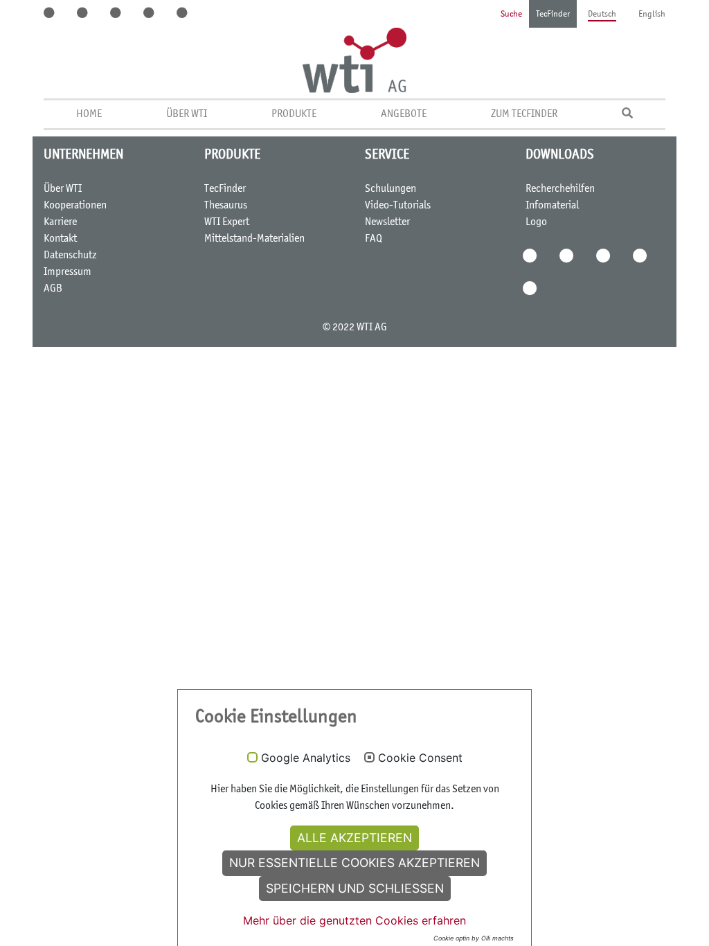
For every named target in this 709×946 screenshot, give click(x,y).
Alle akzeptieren (354, 837)
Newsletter (387, 222)
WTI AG (372, 327)
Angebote (404, 114)
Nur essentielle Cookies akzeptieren (354, 862)
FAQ (373, 238)
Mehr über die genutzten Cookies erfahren (354, 920)
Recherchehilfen (560, 189)
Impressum (67, 272)
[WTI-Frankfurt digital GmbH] (354, 60)
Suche (511, 14)
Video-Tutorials (398, 205)
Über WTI (186, 114)
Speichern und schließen (355, 888)
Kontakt (60, 238)
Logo (536, 222)
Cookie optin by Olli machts (473, 938)
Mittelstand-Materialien (254, 238)
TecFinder (553, 14)
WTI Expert (226, 222)
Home (89, 114)
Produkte (293, 114)
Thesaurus (225, 205)
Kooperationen (75, 205)
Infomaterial (552, 205)
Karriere (60, 222)
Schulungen (390, 189)
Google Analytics (305, 758)
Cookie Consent (420, 758)
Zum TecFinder (524, 114)
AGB (53, 288)
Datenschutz (70, 255)
